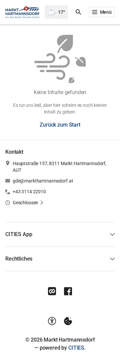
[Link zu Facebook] (68, 291)
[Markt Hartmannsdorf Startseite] (22, 12)
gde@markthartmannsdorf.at (43, 181)
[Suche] (78, 12)
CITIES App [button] (18, 234)
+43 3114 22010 (29, 191)
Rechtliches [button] (18, 259)
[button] (28, 202)
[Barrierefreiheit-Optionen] (52, 321)
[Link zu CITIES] (52, 291)
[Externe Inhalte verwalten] (68, 321)
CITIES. (77, 348)
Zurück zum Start (60, 125)
